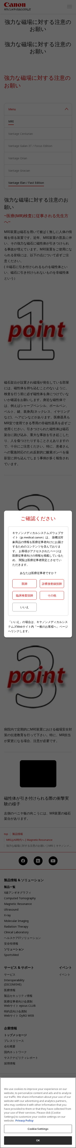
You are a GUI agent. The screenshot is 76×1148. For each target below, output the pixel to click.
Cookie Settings (38, 1129)
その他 (52, 595)
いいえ (24, 607)
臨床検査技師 (24, 595)
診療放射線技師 (52, 584)
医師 (24, 584)
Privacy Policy (24, 1120)
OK (38, 1140)
